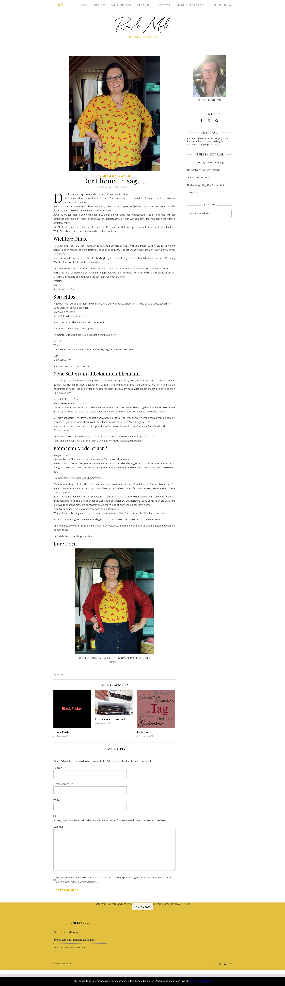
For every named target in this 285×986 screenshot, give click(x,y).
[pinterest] (220, 4)
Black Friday (62, 732)
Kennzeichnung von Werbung (69, 947)
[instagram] (215, 4)
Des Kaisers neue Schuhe (113, 719)
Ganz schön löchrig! (198, 177)
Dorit (60, 674)
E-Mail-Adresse (63, 783)
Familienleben (121, 5)
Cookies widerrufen (200, 981)
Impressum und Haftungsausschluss (74, 939)
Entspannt (144, 732)
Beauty (99, 5)
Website (58, 800)
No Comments (122, 186)
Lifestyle (164, 5)
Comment (58, 826)
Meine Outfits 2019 (191, 5)
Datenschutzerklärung (65, 932)
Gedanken (144, 5)
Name (57, 767)
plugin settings (212, 144)
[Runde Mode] (60, 4)
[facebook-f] (210, 4)
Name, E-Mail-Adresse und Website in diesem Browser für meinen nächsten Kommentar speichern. (109, 820)
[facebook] (225, 4)
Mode (84, 5)
